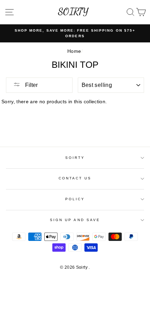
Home (74, 51)
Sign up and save (75, 220)
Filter (31, 85)
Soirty (75, 158)
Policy (75, 199)
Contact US (75, 178)
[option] (75, 33)
